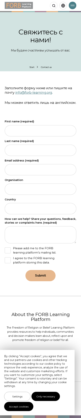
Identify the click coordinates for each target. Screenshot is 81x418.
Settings (17, 396)
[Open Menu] (72, 5)
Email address (22, 160)
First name (19, 121)
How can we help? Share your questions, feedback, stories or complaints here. (40, 220)
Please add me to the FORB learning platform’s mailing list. (34, 250)
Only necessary (45, 396)
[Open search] (53, 5)
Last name (19, 141)
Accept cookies (18, 406)
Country (10, 199)
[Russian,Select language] (63, 5)
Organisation (14, 180)
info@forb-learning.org (33, 93)
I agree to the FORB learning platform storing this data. (33, 260)
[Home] (19, 5)
